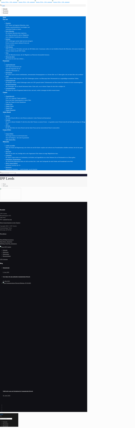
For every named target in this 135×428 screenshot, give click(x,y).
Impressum (5, 252)
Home (4, 184)
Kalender (5, 9)
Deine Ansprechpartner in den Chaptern (10, 222)
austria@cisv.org (7, 219)
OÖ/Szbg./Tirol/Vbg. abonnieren (8, 243)
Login (3, 5)
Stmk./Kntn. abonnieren (6, 241)
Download (5, 13)
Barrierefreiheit (7, 256)
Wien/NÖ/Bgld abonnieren (7, 239)
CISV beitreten (4, 259)
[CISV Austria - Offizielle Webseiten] (34, 2)
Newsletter (5, 11)
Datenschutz (6, 254)
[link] (15, 173)
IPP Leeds (5, 186)
